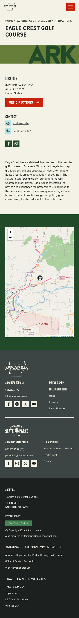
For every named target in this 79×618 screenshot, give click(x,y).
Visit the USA (12, 606)
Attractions (63, 20)
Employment (50, 455)
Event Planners (57, 408)
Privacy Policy (13, 516)
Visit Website (21, 123)
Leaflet (51, 336)
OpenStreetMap (60, 336)
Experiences (25, 20)
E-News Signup (56, 383)
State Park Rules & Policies (58, 448)
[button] (39, 278)
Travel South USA (14, 587)
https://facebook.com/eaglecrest (8, 143)
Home (9, 20)
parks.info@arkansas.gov (19, 455)
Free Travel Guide (58, 389)
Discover (44, 20)
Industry (53, 402)
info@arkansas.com (16, 396)
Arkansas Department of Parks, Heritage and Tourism (34, 555)
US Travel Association (17, 599)
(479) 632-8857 (22, 131)
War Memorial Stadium (17, 568)
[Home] (10, 7)
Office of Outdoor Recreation (20, 561)
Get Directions (21, 102)
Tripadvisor (11, 593)
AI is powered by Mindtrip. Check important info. (31, 536)
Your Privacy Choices (18, 523)
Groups (47, 461)
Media (52, 396)
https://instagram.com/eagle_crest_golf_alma (16, 143)
